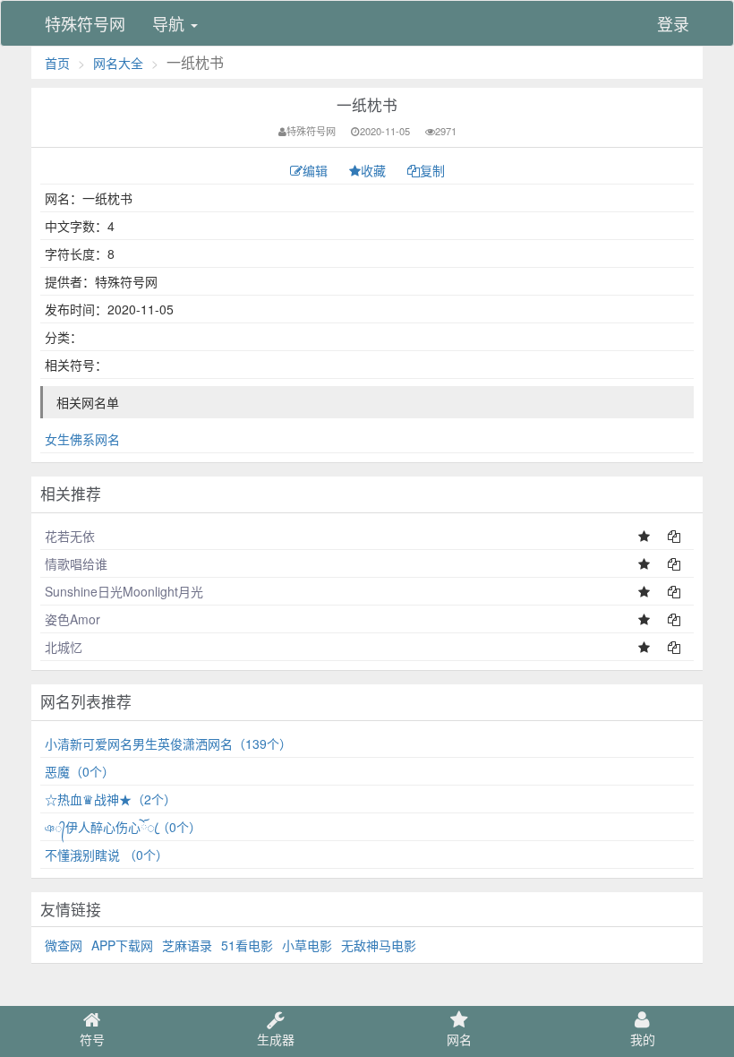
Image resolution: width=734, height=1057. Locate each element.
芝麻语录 (187, 945)
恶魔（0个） (80, 771)
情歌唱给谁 (76, 563)
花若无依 (70, 536)
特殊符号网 (85, 23)
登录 (673, 23)
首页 (57, 63)
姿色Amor (72, 619)
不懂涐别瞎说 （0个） (106, 855)
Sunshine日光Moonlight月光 (124, 591)
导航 (170, 23)
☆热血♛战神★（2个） (110, 799)
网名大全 (118, 63)
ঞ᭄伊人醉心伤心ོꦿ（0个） (123, 827)
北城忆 (63, 647)
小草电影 (307, 945)
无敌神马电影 (378, 945)
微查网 (63, 945)
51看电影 (247, 945)
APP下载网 (122, 945)
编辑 (317, 170)
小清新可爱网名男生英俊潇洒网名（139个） (168, 743)
